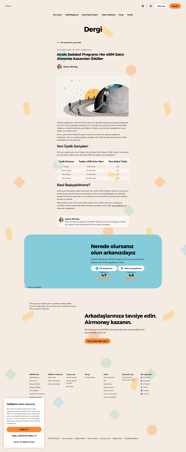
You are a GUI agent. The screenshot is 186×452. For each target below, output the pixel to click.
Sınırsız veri (33, 381)
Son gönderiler (90, 377)
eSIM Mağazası (71, 14)
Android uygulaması (133, 268)
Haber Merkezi (108, 390)
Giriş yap (161, 6)
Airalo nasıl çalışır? (54, 381)
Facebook (146, 377)
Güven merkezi (67, 438)
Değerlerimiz (108, 384)
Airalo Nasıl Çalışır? (90, 14)
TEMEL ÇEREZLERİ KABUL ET (24, 436)
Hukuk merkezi (92, 438)
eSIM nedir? (52, 377)
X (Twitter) (146, 384)
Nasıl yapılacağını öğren (97, 341)
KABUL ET (24, 429)
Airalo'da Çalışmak (110, 397)
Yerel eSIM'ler (33, 390)
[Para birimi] (151, 6)
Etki (105, 381)
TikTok (145, 387)
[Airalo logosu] (11, 6)
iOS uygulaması (105, 268)
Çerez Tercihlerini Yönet (24, 442)
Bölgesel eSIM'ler (35, 387)
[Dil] (143, 6)
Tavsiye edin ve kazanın (37, 394)
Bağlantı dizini (118, 438)
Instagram (146, 381)
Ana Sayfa (57, 14)
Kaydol (175, 6)
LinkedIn (146, 390)
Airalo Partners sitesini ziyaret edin (128, 378)
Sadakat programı (35, 397)
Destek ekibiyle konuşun (71, 382)
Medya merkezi (109, 387)
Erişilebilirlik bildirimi (131, 438)
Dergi (121, 14)
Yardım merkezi (71, 377)
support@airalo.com (119, 205)
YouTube (146, 394)
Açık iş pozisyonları (110, 394)
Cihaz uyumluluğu (54, 384)
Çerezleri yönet (105, 438)
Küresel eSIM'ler (34, 384)
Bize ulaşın (70, 386)
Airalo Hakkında (108, 14)
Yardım (130, 14)
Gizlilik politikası (79, 438)
